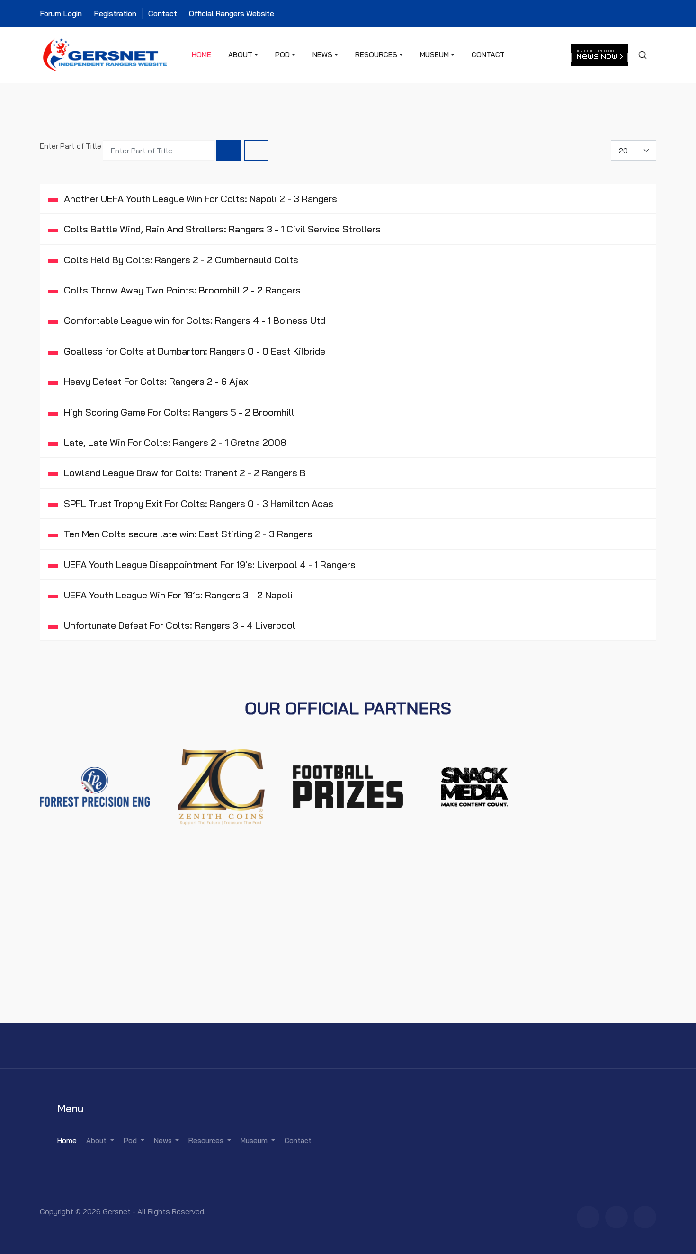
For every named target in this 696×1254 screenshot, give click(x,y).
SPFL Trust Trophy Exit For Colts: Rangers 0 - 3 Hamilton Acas (197, 503)
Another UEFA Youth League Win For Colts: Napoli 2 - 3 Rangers (199, 199)
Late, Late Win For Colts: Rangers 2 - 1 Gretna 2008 (174, 442)
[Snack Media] (474, 786)
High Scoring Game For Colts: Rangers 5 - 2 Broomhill (178, 412)
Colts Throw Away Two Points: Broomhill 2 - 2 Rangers (181, 290)
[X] (616, 1217)
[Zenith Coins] (222, 786)
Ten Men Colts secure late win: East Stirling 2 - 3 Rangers (187, 534)
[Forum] (588, 1217)
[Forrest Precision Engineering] (95, 786)
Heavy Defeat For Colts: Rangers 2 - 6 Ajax (155, 381)
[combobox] (642, 55)
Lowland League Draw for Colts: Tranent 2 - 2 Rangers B (184, 473)
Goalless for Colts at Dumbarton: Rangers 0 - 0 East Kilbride (193, 351)
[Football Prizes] (348, 786)
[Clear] (256, 150)
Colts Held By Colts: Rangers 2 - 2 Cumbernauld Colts (180, 260)
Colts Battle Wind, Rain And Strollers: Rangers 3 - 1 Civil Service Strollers (221, 229)
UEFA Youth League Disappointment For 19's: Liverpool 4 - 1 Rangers (209, 564)
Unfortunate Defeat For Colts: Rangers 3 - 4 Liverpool (178, 625)
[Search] (228, 150)
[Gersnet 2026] (105, 54)
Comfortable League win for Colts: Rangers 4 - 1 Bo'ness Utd (193, 320)
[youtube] (645, 1217)
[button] (243, 55)
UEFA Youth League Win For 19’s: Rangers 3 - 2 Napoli (177, 595)
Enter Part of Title (71, 146)
